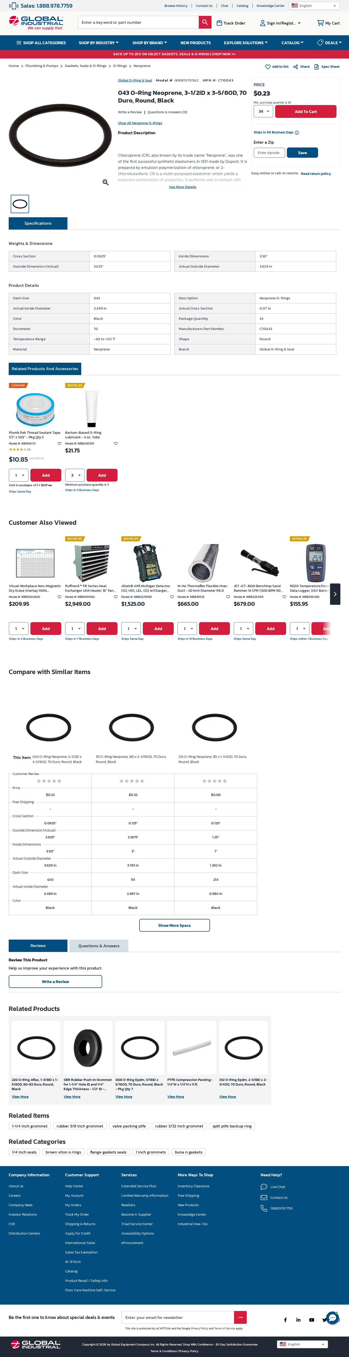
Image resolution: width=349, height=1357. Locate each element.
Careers (14, 1195)
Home (14, 66)
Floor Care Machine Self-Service (90, 1290)
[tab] (38, 223)
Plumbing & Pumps (42, 66)
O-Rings (120, 66)
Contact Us (204, 5)
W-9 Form (73, 1261)
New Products (188, 1205)
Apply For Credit (77, 1233)
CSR (12, 1224)
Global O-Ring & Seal (135, 80)
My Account (74, 1195)
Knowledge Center (271, 5)
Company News (20, 1205)
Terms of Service (224, 1328)
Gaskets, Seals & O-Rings (86, 66)
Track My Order (77, 1214)
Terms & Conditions (164, 1351)
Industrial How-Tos (192, 1224)
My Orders (73, 1205)
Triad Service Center (137, 1224)
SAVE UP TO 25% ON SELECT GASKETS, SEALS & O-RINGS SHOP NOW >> (174, 54)
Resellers (128, 1205)
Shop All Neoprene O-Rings (140, 123)
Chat (224, 5)
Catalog (242, 5)
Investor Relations (23, 1214)
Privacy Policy (199, 1328)
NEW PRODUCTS (196, 43)
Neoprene (142, 66)
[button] (314, 5)
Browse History (176, 5)
